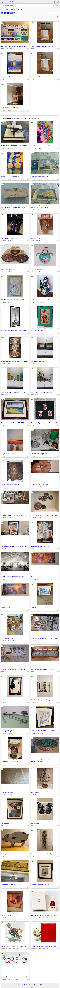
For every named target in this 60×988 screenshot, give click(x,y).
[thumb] (5, 13)
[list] (2, 13)
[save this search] (57, 5)
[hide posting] (28, 49)
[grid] (8, 13)
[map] (13, 13)
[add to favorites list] (2, 49)
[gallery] (11, 13)
